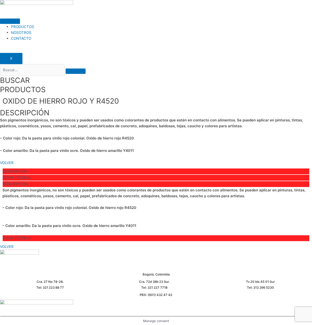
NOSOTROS (21, 32)
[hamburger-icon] (10, 21)
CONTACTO (21, 38)
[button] (7, 162)
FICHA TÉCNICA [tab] (17, 177)
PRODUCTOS (22, 26)
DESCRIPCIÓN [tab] (15, 171)
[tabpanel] (156, 208)
